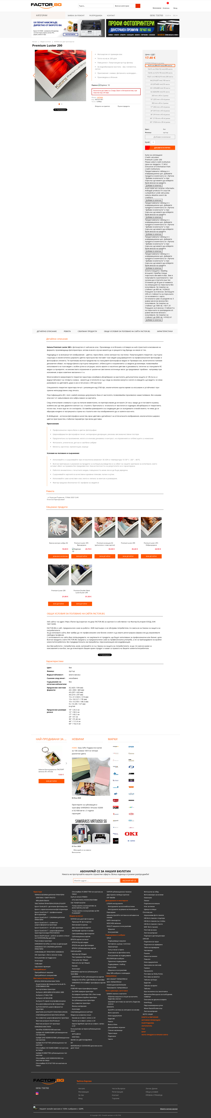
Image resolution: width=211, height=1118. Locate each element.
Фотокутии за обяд (151, 892)
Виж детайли (81, 556)
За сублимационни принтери (83, 1000)
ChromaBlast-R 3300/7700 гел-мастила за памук (87, 893)
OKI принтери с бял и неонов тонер (48, 955)
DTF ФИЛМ (111, 898)
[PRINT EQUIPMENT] (116, 834)
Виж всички (76, 852)
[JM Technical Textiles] (131, 773)
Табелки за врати (150, 985)
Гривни (147, 968)
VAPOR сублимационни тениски (119, 892)
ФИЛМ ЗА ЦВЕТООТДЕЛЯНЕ (81, 1040)
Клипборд (148, 1002)
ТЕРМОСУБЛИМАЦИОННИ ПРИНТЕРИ (49, 895)
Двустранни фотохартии (81, 928)
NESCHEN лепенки (114, 923)
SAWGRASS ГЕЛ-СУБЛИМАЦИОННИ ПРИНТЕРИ (48, 948)
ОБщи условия (152, 1092)
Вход (175, 8)
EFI (72, 1043)
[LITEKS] (116, 780)
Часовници (148, 950)
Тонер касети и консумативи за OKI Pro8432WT (85, 912)
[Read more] (87, 777)
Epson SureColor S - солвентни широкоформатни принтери (46, 923)
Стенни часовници (115, 1030)
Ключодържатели (115, 1016)
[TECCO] (131, 787)
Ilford (73, 985)
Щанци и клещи (150, 909)
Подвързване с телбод (116, 964)
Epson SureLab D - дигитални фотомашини (51, 906)
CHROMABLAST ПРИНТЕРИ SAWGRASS (49, 952)
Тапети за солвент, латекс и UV (83, 1021)
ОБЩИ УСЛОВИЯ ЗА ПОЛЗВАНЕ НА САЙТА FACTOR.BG (127, 331)
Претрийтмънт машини (44, 972)
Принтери (37, 892)
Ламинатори (113, 947)
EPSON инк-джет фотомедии (83, 945)
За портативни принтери (45, 989)
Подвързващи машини (117, 941)
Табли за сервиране (151, 947)
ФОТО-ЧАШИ (148, 1014)
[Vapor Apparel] (131, 767)
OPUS (109, 938)
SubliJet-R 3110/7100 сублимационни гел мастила (51, 1044)
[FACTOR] (116, 747)
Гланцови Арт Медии (80, 960)
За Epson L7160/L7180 (44, 995)
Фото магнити (113, 1013)
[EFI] (116, 794)
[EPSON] (131, 747)
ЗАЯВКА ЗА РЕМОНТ (76, 15)
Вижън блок (112, 1024)
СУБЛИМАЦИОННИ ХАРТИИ (82, 1012)
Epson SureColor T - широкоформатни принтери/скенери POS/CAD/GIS (49, 931)
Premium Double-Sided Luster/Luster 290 (82, 591)
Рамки (110, 1021)
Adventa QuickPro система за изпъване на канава (123, 916)
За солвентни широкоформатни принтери (52, 1018)
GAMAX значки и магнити (117, 994)
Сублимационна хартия (81, 936)
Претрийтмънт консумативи (46, 975)
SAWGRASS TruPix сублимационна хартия (88, 977)
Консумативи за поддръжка (45, 958)
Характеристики (165, 331)
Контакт (115, 1095)
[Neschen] (116, 773)
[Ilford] (131, 760)
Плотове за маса (150, 930)
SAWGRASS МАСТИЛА (43, 1027)
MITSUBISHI (76, 1034)
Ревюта (67, 331)
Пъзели (147, 953)
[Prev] (35, 30)
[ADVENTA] (116, 800)
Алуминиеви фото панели (154, 915)
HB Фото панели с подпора (154, 918)
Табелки (147, 988)
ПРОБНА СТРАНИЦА (154, 1095)
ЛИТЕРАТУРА (147, 1026)
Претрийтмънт (39, 969)
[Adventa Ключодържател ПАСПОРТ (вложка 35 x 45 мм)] (51, 757)
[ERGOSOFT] (116, 820)
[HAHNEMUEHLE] (116, 760)
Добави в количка (60, 556)
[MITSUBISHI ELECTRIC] (116, 841)
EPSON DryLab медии (80, 942)
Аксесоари (39, 961)
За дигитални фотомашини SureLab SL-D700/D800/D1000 (51, 985)
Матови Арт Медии (79, 954)
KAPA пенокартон (113, 920)
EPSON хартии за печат (80, 939)
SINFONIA (75, 1037)
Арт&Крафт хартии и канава (82, 930)
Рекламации (83, 1092)
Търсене (115, 1098)
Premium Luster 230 (58, 590)
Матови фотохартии (80, 925)
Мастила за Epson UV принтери (48, 1024)
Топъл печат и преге (116, 950)
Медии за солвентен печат (81, 1015)
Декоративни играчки (116, 1027)
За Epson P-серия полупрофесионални (51, 1001)
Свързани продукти (87, 331)
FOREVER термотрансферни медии (84, 988)
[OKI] (131, 833)
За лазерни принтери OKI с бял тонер (86, 994)
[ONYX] (116, 827)
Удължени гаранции (42, 966)
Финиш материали (79, 1006)
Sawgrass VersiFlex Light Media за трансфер (88, 980)
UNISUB (146, 939)
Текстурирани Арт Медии (81, 957)
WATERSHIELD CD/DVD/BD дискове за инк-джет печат (87, 1047)
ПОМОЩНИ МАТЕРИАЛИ (116, 985)
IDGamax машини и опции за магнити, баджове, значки (123, 997)
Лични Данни (152, 1088)
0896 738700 (156, 15)
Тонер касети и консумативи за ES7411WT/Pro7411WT (84, 907)
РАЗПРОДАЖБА (95, 15)
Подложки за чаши (151, 941)
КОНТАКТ (111, 15)
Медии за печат (45, 42)
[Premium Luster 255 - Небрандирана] (151, 527)
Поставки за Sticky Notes (153, 974)
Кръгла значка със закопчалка (156, 991)
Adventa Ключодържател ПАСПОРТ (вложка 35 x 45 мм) (51, 770)
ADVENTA (110, 1007)
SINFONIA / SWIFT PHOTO (45, 898)
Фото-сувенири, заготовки (117, 991)
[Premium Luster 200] (60, 67)
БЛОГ (144, 1032)
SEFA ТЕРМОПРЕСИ (114, 982)
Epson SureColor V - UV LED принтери (49, 928)
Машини (111, 929)
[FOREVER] (116, 767)
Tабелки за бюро (150, 980)
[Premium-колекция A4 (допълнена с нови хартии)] (105, 527)
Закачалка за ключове (152, 965)
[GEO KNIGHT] (131, 807)
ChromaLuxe (147, 912)
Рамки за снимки (150, 956)
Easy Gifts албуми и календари (118, 973)
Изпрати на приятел (102, 106)
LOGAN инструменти (115, 903)
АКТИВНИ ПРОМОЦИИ (151, 1020)
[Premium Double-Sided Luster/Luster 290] (81, 575)
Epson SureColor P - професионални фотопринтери (48, 913)
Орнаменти (148, 971)
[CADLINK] (131, 820)
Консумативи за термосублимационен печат (86, 1030)
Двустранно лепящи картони (118, 895)
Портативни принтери (43, 941)
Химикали (148, 898)
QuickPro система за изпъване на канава (123, 1010)
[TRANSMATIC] (116, 814)
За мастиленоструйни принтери (84, 997)
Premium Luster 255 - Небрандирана (151, 544)
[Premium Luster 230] (58, 575)
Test (143, 1029)
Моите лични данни (169, 1109)
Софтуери (38, 963)
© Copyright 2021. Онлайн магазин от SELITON (105, 1115)
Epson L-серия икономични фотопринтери (51, 909)
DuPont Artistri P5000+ (79, 897)
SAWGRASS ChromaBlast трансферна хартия (88, 983)
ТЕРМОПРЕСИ (111, 976)
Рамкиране (111, 912)
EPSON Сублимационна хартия (84, 948)
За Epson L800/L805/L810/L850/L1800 (50, 992)
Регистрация (117, 1092)
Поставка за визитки (152, 977)
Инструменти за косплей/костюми (121, 906)
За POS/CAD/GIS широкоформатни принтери (49, 1008)
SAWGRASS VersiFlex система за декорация (51, 944)
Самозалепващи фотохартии (83, 933)
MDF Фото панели (151, 927)
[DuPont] (131, 814)
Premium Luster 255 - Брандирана (81, 544)
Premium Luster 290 (128, 543)
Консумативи (113, 932)
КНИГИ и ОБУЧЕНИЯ (150, 1017)
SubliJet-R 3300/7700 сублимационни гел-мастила (51, 1054)
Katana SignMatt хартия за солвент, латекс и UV (88, 1025)
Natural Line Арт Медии (81, 963)
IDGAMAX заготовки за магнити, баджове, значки (124, 1003)
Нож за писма (149, 906)
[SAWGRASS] (116, 753)
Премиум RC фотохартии (81, 922)
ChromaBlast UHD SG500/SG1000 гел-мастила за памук (50, 1059)
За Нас (81, 1095)
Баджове (111, 1018)
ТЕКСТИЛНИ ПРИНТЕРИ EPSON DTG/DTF (50, 903)
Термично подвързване (117, 961)
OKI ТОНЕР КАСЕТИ (78, 903)
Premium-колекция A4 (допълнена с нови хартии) (105, 544)
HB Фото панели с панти (153, 924)
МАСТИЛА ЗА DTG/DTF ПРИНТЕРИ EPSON (51, 1012)
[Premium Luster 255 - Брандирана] (81, 527)
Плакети (147, 959)
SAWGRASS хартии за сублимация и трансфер (84, 973)
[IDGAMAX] (131, 841)
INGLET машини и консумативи (119, 926)
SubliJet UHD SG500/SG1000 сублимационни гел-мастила (52, 1039)
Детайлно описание (47, 331)
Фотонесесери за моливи (153, 895)
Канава (74, 966)
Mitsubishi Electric (42, 900)
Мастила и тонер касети (43, 978)
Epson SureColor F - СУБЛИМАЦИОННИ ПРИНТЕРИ (50, 918)
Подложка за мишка (152, 903)
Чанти (110, 1039)
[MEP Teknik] (131, 827)
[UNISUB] (131, 794)
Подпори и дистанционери (154, 936)
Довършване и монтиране (117, 900)
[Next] (175, 30)
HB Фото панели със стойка (154, 921)
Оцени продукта (124, 106)
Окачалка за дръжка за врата (155, 999)
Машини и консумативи (117, 970)
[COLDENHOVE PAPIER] (116, 787)
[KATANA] (131, 753)
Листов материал (150, 933)
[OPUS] (116, 807)
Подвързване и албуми (115, 935)
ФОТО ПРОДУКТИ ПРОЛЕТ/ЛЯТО (155, 1035)
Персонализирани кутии (153, 1005)
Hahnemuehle (76, 951)
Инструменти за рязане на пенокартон (123, 909)
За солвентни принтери (81, 1003)
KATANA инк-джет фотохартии (64, 42)
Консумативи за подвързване (119, 955)
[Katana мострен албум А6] (58, 527)
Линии (146, 900)
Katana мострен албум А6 (58, 543)
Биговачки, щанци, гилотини (119, 944)
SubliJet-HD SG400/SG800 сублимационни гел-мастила (51, 1033)
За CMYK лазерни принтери (82, 991)
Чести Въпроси (118, 1088)
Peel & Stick (112, 967)
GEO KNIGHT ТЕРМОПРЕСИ (117, 979)
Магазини (157, 8)
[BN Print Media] (131, 780)
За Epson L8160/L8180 (44, 998)
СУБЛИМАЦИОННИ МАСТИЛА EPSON (50, 1015)
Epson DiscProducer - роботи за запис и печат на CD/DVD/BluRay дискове (52, 937)
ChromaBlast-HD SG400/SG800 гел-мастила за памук (52, 1049)
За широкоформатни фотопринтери (50, 1004)
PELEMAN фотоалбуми (115, 958)
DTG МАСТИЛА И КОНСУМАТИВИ (84, 900)
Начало (34, 42)
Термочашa (112, 1033)
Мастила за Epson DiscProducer (48, 1021)
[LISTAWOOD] (131, 800)
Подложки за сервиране (153, 944)
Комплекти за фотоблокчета (119, 952)
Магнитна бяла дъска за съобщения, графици (158, 995)
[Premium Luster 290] (128, 527)
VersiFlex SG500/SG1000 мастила (48, 1029)
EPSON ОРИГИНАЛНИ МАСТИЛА (47, 981)
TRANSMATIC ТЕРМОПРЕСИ (117, 988)
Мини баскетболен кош (153, 1008)
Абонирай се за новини (82, 850)
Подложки (112, 1036)
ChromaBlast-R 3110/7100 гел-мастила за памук (51, 1064)
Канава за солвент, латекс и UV (83, 1018)
